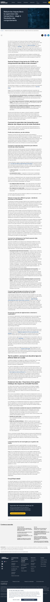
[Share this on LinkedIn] (48, 35)
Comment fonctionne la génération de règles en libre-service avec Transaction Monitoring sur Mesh (24, 529)
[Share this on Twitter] (42, 35)
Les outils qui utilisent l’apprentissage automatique (21, 163)
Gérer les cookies (16, 599)
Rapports (32, 568)
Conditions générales (4, 581)
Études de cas (33, 566)
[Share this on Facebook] (45, 35)
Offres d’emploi (43, 564)
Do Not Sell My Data (40, 581)
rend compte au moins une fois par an (17, 372)
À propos (42, 557)
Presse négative (24, 570)
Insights (2, 30)
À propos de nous (44, 559)
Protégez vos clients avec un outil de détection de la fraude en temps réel (24, 539)
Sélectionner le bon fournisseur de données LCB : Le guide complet (40, 529)
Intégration (33, 570)
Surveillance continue (15, 566)
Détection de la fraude (15, 575)
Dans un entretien (31, 45)
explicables (21, 338)
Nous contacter (43, 566)
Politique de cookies (16, 581)
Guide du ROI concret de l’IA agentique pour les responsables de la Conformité (41, 542)
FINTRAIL (20, 46)
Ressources (33, 557)
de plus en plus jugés (25, 348)
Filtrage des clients (14, 561)
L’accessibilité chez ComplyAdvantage (4, 584)
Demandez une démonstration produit (17, 513)
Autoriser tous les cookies (29, 599)
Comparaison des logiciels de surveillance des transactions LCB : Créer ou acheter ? (24, 535)
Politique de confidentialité (29, 581)
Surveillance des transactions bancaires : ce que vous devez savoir (24, 532)
